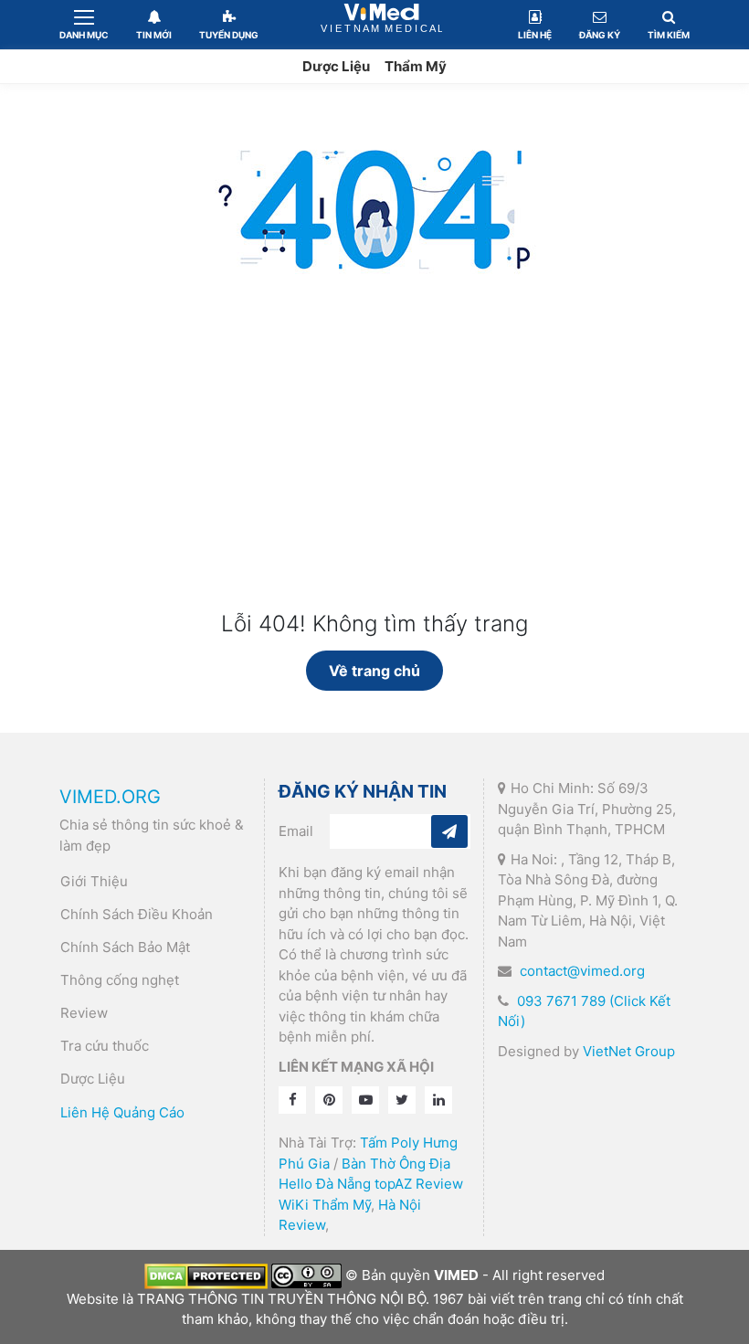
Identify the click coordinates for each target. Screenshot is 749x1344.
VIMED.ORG (110, 797)
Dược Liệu (336, 66)
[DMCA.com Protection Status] (206, 1275)
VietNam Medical (381, 24)
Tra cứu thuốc (104, 1045)
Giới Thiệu (94, 881)
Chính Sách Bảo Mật (125, 947)
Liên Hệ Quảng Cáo (122, 1112)
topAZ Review (418, 1183)
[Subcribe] (449, 831)
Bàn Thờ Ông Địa (396, 1163)
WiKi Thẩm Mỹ (325, 1204)
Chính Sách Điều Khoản (136, 914)
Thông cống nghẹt (119, 980)
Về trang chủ (374, 670)
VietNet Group (629, 1051)
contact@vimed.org (582, 970)
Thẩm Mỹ (416, 66)
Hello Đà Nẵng (325, 1183)
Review (84, 1012)
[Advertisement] (374, 474)
